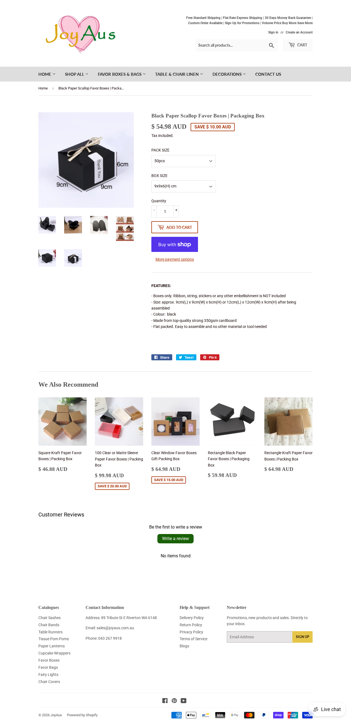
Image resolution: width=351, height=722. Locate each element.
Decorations (228, 74)
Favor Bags (48, 667)
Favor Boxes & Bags (120, 74)
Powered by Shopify (82, 715)
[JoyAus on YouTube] (183, 701)
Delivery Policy (192, 618)
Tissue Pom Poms (53, 639)
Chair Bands (48, 625)
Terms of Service (193, 639)
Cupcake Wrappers (54, 653)
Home (45, 74)
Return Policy (191, 625)
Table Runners (50, 632)
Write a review (175, 538)
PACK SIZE (160, 150)
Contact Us (268, 74)
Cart (301, 45)
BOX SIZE (159, 175)
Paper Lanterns (51, 646)
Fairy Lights (48, 674)
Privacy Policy (191, 632)
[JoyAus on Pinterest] (174, 701)
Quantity (158, 201)
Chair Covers (49, 681)
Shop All (75, 74)
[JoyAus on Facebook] (165, 701)
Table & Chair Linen (177, 74)
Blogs (184, 646)
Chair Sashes (49, 618)
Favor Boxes (49, 660)
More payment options (174, 259)
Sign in (273, 32)
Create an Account (299, 32)
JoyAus (56, 715)
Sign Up (302, 637)
